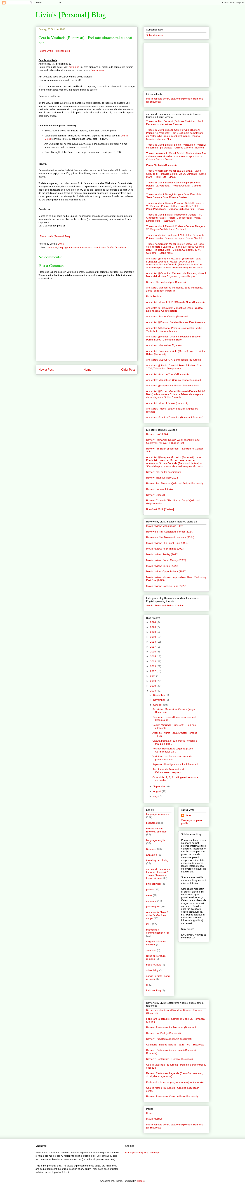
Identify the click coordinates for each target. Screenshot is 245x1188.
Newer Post (46, 369)
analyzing (151, 854)
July (155, 796)
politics (150, 889)
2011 (153, 676)
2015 (153, 656)
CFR (148, 924)
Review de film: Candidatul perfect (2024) (169, 531)
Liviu (188, 815)
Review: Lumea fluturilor (160, 489)
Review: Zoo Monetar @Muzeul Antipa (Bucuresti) (174, 483)
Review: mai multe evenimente (163, 471)
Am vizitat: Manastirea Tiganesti (164, 345)
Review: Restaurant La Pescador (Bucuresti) (171, 1027)
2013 (153, 666)
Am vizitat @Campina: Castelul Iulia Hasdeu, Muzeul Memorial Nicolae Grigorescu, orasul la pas (176, 275)
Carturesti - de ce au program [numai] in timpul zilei (175, 1082)
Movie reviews (154, 1118)
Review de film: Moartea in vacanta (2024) (170, 537)
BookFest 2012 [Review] (160, 509)
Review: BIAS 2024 (157, 434)
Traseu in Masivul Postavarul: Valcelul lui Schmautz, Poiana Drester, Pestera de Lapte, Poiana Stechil (175, 237)
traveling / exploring (157, 860)
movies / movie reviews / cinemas (156, 830)
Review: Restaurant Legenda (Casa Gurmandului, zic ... (172, 750)
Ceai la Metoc (98, 70)
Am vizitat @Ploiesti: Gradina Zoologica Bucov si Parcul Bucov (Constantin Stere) (173, 338)
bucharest (52, 247)
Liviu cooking (153, 990)
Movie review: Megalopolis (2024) (165, 525)
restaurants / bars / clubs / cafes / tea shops (103, 247)
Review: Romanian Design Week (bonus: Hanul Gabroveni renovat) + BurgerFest (173, 441)
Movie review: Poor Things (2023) (165, 548)
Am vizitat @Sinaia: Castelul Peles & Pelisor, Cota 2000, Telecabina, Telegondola (174, 367)
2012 (153, 671)
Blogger (140, 1181)
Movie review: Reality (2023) (162, 554)
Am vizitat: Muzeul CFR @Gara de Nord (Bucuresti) (175, 302)
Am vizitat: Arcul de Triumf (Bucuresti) (167, 374)
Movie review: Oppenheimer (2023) (166, 571)
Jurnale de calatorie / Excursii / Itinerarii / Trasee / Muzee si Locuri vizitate (158, 873)
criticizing (151, 901)
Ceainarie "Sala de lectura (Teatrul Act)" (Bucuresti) (175, 1044)
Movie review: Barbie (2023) (162, 565)
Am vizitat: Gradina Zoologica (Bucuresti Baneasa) (174, 417)
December (159, 695)
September (159, 786)
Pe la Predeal (153, 296)
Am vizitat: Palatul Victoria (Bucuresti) (167, 316)
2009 (153, 685)
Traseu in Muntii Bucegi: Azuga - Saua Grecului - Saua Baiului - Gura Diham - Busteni (173, 196)
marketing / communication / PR (157, 931)
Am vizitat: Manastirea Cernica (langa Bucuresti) (173, 379)
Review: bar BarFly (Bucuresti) (163, 1033)
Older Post (128, 369)
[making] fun (153, 906)
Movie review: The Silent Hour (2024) (167, 542)
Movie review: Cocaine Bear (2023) (166, 585)
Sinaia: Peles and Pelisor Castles (164, 605)
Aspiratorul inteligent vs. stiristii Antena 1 (175, 764)
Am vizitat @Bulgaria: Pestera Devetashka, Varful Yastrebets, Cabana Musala (174, 329)
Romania (151, 849)
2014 (153, 661)
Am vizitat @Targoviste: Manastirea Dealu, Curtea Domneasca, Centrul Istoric (174, 309)
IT (147, 984)
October (158, 704)
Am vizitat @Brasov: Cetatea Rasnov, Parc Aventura (175, 322)
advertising (152, 970)
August (157, 791)
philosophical (153, 883)
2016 (153, 651)
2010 (153, 681)
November (159, 699)
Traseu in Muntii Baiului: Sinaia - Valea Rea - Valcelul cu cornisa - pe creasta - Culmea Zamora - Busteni (176, 146)
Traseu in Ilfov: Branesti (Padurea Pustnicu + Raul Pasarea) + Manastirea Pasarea (174, 123)
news (149, 895)
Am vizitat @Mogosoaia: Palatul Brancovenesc (172, 385)
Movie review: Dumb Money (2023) (166, 560)
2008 (153, 690)
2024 (153, 622)
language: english (156, 840)
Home (87, 369)
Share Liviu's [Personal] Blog (55, 50)
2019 (153, 636)
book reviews (153, 964)
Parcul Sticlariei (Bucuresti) (161, 165)
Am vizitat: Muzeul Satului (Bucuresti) (167, 403)
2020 (153, 632)
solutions (151, 950)
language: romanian (68, 247)
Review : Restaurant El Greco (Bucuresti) (169, 1058)
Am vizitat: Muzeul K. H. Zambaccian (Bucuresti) (173, 359)
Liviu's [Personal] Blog (71, 14)
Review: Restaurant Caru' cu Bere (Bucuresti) (172, 1096)
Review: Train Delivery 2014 (162, 477)
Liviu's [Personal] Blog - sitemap (142, 1152)
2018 (153, 641)
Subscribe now (154, 35)
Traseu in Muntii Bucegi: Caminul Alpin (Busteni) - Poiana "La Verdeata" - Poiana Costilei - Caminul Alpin (174, 185)
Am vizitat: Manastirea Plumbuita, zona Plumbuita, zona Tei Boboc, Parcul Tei (174, 289)
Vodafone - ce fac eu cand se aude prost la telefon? (172, 758)
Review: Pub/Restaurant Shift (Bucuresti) (169, 1038)
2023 (153, 627)
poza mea (74, 67)
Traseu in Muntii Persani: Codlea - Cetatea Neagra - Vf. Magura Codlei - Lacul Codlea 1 (175, 228)
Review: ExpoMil (155, 494)
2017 (153, 646)
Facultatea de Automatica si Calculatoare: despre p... (168, 771)
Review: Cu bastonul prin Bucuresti (166, 282)
